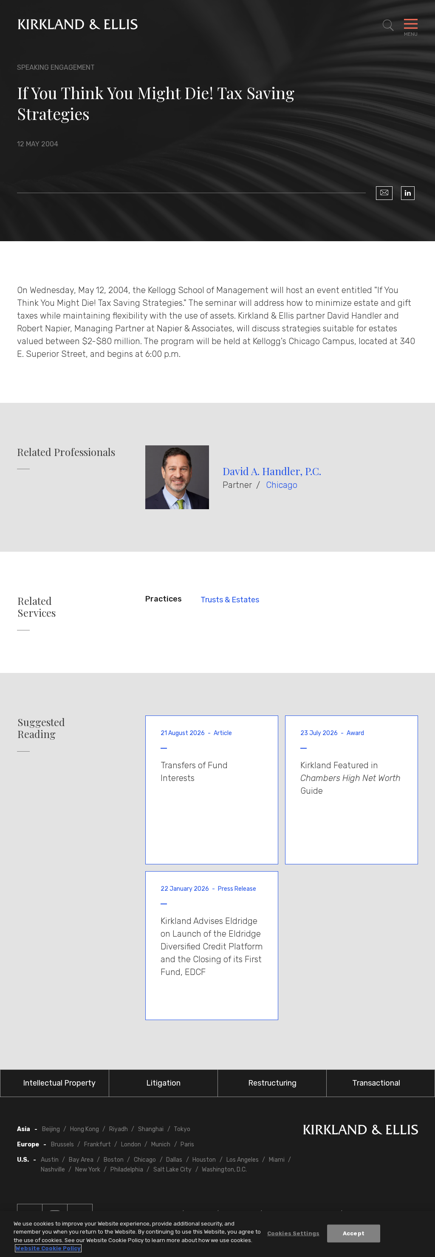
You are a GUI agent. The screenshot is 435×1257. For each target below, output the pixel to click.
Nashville (53, 1169)
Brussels (62, 1144)
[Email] (384, 193)
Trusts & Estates (230, 599)
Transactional (376, 1083)
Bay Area (81, 1159)
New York (87, 1169)
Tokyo (182, 1129)
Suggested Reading (41, 728)
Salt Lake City (172, 1169)
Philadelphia (126, 1169)
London (131, 1144)
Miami (277, 1159)
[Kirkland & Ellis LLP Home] (360, 1131)
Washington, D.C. (224, 1169)
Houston (204, 1159)
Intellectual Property (59, 1083)
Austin (50, 1159)
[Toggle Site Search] (388, 25)
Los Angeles (242, 1159)
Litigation (163, 1083)
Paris (187, 1144)
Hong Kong (84, 1129)
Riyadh (118, 1129)
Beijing (51, 1129)
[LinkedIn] (408, 193)
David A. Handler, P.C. (272, 471)
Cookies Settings (293, 1233)
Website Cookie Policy (48, 1248)
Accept (353, 1233)
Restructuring (272, 1083)
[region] (217, 1234)
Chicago (281, 485)
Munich (160, 1144)
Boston (114, 1159)
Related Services (36, 607)
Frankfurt (97, 1144)
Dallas (174, 1159)
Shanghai (151, 1129)
